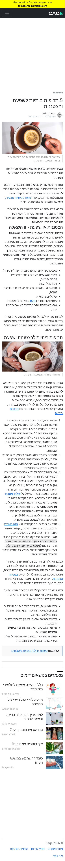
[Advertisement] (32, 52)
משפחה (58, 92)
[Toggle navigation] (7, 13)
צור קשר (58, 856)
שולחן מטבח (13, 494)
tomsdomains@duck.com (32, 5)
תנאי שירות (38, 849)
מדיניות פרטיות (19, 849)
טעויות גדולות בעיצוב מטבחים (29, 651)
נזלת (32, 301)
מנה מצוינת (11, 524)
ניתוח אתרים (55, 849)
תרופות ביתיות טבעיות (18, 198)
